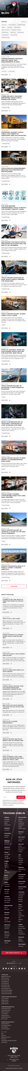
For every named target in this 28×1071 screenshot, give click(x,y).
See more (4, 74)
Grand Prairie (21, 915)
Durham (20, 821)
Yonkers (20, 851)
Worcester (6, 909)
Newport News (21, 928)
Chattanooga (21, 894)
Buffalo (20, 846)
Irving (19, 917)
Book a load (4, 1018)
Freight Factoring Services (7, 1021)
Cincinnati (20, 858)
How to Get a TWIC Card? (11, 618)
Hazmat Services (4, 1001)
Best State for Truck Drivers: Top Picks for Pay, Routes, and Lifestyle (13, 707)
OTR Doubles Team (5, 986)
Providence (21, 883)
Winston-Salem (22, 828)
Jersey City (21, 839)
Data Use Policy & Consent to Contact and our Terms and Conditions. (13, 802)
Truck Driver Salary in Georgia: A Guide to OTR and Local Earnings (13, 531)
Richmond (20, 932)
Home (2, 9)
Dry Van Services (5, 998)
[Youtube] (11, 968)
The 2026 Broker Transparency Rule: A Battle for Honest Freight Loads (13, 207)
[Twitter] (16, 968)
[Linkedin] (3, 968)
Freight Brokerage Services (7, 1006)
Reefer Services (4, 1011)
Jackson (6, 942)
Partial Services (4, 1015)
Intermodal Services (5, 1008)
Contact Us (3, 1038)
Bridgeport (6, 835)
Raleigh (20, 826)
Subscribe (21, 797)
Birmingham (7, 819)
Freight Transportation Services (9, 996)
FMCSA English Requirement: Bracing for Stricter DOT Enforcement (13, 170)
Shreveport (7, 902)
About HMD (4, 1031)
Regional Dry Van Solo (6, 976)
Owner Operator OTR (5, 988)
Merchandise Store (5, 1037)
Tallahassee (7, 858)
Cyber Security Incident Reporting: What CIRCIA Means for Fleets (11, 97)
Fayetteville (21, 823)
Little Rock (6, 830)
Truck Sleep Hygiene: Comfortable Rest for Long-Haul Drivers (13, 495)
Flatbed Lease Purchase (6, 993)
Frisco (19, 912)
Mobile (5, 823)
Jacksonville (7, 854)
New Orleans (7, 900)
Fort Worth (20, 910)
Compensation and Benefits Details (9, 1040)
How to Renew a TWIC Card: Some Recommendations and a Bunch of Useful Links (13, 758)
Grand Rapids (7, 921)
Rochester (20, 849)
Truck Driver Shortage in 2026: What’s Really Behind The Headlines (12, 279)
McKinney (20, 919)
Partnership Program (5, 1025)
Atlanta (6, 863)
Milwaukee (20, 941)
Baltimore (6, 914)
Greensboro (21, 824)
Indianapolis (7, 886)
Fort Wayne (7, 884)
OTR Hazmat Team (5, 985)
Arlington (20, 906)
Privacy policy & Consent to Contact (14, 1068)
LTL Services (4, 1013)
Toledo (20, 864)
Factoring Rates (4, 1023)
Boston (6, 907)
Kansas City (7, 933)
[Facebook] (6, 968)
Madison (20, 939)
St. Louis (6, 937)
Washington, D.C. (8, 844)
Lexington (6, 891)
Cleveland (20, 860)
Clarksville (20, 895)
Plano (19, 921)
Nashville (20, 901)
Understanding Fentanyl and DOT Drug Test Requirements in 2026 (12, 60)
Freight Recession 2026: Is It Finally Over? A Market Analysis (13, 567)
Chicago (6, 879)
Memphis (20, 899)
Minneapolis (7, 926)
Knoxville (20, 897)
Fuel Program (4, 1027)
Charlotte (20, 819)
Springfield (6, 935)
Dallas (19, 908)
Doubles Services (5, 1003)
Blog (2, 1033)
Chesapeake (21, 926)
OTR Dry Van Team (5, 979)
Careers (3, 1035)
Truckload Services (5, 1010)
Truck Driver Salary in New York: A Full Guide (13, 314)
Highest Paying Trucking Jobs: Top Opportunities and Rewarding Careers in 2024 (13, 688)
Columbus (6, 867)
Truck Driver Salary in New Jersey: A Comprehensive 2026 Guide (13, 459)
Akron (19, 856)
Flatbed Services (4, 1000)
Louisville (6, 893)
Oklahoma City (21, 869)
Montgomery (7, 824)
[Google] (24, 968)
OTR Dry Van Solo (5, 978)
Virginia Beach (21, 933)
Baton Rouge (7, 898)
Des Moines (7, 872)
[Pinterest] (19, 968)
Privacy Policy (4, 1042)
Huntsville (6, 821)
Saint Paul (6, 928)
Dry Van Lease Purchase (6, 991)
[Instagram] (14, 968)
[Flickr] (22, 968)
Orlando (6, 856)
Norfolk (20, 930)
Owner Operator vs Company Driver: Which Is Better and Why (13, 636)
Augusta (6, 865)
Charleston (20, 946)
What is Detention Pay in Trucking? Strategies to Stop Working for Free (12, 423)
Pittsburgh (20, 878)
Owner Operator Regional (6, 990)
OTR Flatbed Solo (5, 981)
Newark (20, 840)
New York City (21, 847)
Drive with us (23, 3)
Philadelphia (21, 876)
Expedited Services (5, 1017)
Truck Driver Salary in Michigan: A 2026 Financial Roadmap (12, 387)
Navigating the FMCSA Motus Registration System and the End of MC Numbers (13, 243)
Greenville (20, 888)
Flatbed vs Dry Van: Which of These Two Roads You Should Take (13, 601)
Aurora (5, 877)
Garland (20, 914)
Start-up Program (5, 1028)
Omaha (20, 833)
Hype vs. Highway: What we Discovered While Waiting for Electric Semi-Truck (13, 351)
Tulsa (19, 871)
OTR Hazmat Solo (5, 983)
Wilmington (7, 849)
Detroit (6, 919)
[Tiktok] (8, 968)
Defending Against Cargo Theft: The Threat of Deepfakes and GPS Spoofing (13, 133)
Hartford (6, 837)
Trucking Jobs (4, 974)
